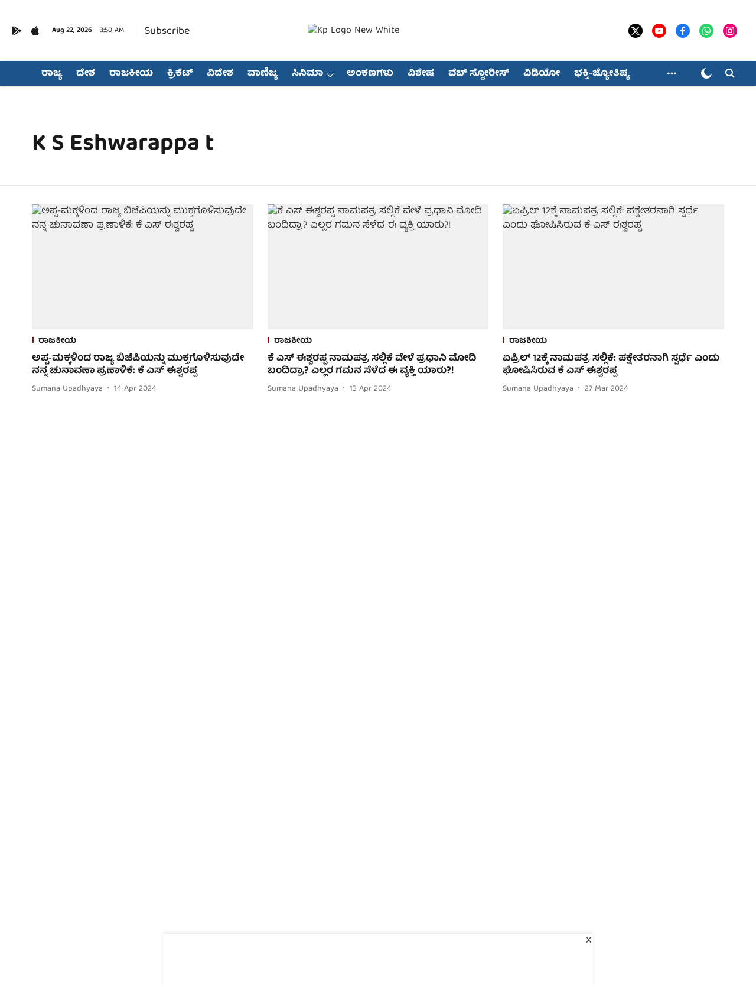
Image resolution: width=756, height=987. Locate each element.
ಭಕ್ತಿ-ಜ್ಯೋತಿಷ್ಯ (602, 74)
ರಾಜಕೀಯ (131, 74)
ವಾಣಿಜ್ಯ (262, 74)
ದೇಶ (85, 74)
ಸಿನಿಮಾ (307, 74)
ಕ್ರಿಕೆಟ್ (180, 74)
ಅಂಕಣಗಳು (370, 74)
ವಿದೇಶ (220, 74)
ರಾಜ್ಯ (51, 74)
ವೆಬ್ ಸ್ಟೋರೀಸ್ (478, 74)
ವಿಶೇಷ (421, 74)
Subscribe (167, 31)
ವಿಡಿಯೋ (541, 74)
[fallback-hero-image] (142, 266)
